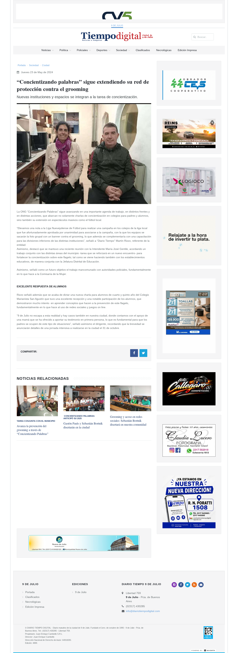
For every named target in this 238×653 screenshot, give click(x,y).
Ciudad (45, 65)
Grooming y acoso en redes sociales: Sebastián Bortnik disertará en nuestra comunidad (128, 420)
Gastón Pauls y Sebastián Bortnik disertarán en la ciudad (83, 425)
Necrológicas (33, 601)
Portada (22, 65)
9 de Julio (117, 25)
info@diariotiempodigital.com (143, 611)
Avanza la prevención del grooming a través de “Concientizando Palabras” (32, 430)
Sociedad (34, 65)
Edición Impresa (34, 606)
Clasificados (32, 596)
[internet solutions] (203, 650)
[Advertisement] (84, 488)
